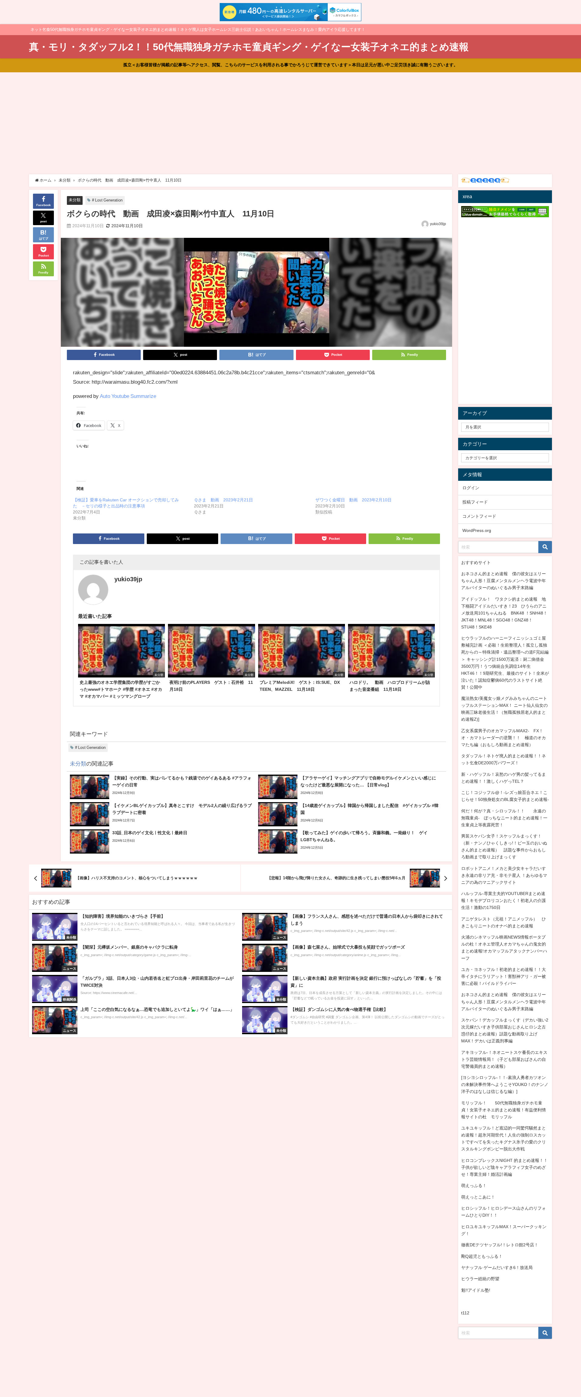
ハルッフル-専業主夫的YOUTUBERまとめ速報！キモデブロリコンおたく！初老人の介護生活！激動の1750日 (503, 900)
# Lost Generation (107, 200)
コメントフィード (479, 516)
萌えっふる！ (474, 1185)
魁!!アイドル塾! (475, 1290)
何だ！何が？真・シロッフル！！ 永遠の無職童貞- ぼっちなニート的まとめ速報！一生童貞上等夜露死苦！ (504, 818)
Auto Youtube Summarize (128, 395)
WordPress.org (476, 530)
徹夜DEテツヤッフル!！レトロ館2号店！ (499, 1245)
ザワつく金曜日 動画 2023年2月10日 (353, 500)
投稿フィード (475, 502)
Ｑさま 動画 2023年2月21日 (223, 500)
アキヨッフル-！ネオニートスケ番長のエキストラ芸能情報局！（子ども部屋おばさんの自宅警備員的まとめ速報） (504, 1059)
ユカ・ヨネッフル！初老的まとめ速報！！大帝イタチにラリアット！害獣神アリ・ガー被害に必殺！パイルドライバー (503, 976)
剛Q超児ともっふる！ (482, 1256)
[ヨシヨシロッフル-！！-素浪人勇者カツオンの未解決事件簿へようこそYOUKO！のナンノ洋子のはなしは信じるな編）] (504, 1084)
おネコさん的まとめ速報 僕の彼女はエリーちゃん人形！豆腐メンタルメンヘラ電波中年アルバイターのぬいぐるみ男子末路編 (503, 581)
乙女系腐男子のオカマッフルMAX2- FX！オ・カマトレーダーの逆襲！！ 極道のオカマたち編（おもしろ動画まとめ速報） (503, 738)
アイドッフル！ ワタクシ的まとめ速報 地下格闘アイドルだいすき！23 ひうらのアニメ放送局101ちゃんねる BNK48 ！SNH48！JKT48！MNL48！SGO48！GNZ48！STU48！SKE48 (504, 613)
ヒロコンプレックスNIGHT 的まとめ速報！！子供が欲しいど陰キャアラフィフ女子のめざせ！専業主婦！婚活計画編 (504, 1167)
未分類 (74, 200)
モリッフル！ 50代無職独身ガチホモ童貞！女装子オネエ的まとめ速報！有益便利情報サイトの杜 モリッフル (503, 1110)
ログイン (470, 488)
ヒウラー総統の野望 (480, 1279)
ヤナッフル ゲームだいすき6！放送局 (497, 1267)
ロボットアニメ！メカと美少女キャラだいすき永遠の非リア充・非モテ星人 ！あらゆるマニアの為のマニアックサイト (504, 875)
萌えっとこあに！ (478, 1197)
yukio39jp (438, 224)
